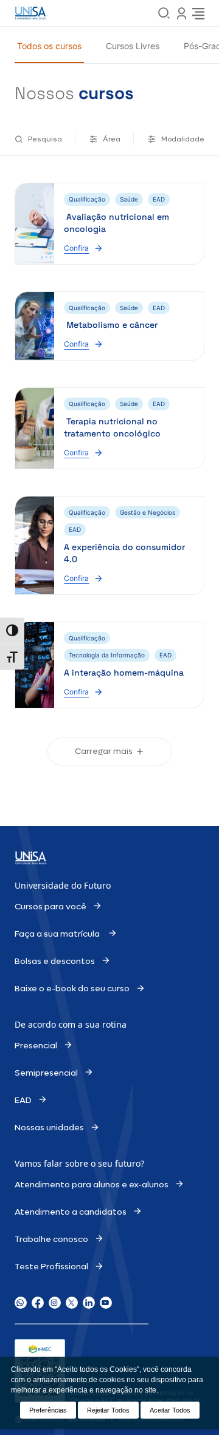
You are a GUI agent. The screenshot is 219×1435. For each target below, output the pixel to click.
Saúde (129, 199)
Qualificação (87, 199)
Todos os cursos (49, 46)
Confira (81, 247)
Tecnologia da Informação (107, 655)
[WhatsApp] (21, 1303)
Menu (181, 13)
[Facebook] (38, 1303)
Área (111, 139)
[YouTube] (106, 1303)
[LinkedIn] (89, 1303)
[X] (72, 1303)
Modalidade (182, 139)
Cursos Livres (132, 46)
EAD (159, 199)
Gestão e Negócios (147, 512)
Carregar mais (104, 751)
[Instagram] (55, 1303)
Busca (164, 13)
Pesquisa (45, 139)
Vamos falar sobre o (56, 1163)
